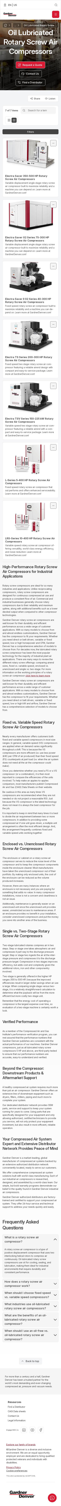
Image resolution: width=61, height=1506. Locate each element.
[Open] (55, 14)
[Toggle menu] (53, 143)
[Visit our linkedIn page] (24, 1430)
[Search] (24, 110)
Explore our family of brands (21, 1444)
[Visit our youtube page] (32, 1430)
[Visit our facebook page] (41, 1430)
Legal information (16, 1420)
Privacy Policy (13, 1467)
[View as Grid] (14, 120)
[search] (56, 5)
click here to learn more (37, 675)
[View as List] (9, 120)
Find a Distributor (16, 1406)
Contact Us (13, 1416)
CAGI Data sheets (17, 1411)
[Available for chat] (52, 1498)
